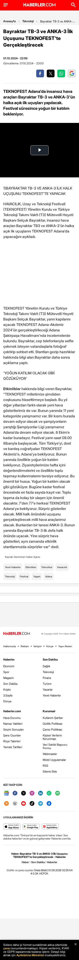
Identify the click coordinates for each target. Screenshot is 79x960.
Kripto (7, 689)
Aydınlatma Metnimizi (30, 955)
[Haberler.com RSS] (6, 803)
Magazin (8, 677)
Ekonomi (8, 666)
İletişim (38, 646)
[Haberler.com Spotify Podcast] (57, 793)
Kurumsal (49, 711)
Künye (49, 646)
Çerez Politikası (52, 729)
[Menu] (5, 4)
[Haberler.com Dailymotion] (49, 803)
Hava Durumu (12, 717)
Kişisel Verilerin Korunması (52, 737)
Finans (47, 677)
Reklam (25, 646)
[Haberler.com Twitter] (23, 793)
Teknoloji (28, 21)
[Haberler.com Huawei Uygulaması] (50, 826)
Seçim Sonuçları (13, 729)
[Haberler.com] (16, 633)
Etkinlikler (31, 567)
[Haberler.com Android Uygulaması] (31, 826)
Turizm (47, 683)
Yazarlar (48, 689)
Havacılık (62, 567)
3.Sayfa (7, 695)
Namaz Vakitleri (12, 723)
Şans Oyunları (12, 735)
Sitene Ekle (50, 771)
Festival (24, 576)
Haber (25, 862)
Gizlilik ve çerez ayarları (20, 870)
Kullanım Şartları (53, 717)
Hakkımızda (9, 646)
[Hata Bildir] (41, 870)
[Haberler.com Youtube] (23, 803)
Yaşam (36, 576)
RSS (45, 765)
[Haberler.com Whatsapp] (49, 793)
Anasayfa (9, 21)
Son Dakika (10, 683)
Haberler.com (12, 711)
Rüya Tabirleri (11, 741)
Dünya (7, 701)
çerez (7, 948)
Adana (48, 576)
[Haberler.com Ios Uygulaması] (11, 826)
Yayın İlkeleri (65, 646)
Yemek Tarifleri (12, 747)
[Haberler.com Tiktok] (32, 803)
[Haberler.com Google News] (6, 793)
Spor (6, 672)
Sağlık (46, 666)
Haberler (9, 659)
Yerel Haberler (13, 567)
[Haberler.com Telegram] (40, 803)
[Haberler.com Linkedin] (40, 793)
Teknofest (46, 567)
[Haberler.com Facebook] (15, 793)
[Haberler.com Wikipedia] (15, 803)
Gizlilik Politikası (52, 723)
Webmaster (50, 754)
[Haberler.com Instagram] (32, 793)
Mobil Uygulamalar (54, 759)
